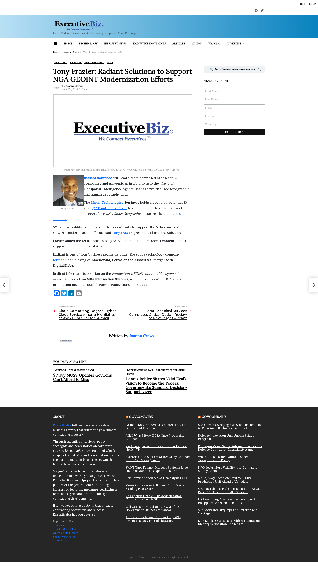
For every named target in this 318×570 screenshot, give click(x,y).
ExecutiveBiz (62, 425)
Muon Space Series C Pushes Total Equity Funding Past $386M (155, 487)
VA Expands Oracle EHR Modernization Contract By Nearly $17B (154, 497)
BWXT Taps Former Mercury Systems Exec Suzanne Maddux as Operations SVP (157, 469)
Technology (88, 43)
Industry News (115, 43)
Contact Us (60, 540)
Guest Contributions (65, 532)
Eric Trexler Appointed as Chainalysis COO (156, 478)
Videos (197, 43)
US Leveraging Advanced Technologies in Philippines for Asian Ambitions (227, 501)
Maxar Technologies (107, 202)
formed (58, 260)
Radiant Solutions (98, 178)
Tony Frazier (122, 233)
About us (58, 525)
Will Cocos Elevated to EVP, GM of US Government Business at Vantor (152, 508)
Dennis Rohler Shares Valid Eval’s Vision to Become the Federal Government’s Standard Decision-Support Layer (156, 385)
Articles (178, 43)
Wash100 (214, 43)
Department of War (82, 370)
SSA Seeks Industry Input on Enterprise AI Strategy (228, 511)
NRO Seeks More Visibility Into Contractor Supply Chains (228, 469)
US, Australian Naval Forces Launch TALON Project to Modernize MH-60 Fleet (229, 490)
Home (68, 43)
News (130, 373)
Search (259, 70)
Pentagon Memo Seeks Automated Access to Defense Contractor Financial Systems (230, 448)
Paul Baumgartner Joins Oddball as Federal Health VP (156, 448)
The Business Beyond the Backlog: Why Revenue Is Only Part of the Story (153, 519)
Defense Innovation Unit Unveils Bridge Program (226, 437)
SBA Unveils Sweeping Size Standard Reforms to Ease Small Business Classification (230, 426)
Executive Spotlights (149, 43)
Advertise (234, 43)
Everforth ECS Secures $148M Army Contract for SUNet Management (158, 458)
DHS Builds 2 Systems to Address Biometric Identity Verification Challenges (229, 522)
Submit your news (64, 536)
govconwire (141, 417)
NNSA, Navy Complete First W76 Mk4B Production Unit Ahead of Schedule (225, 479)
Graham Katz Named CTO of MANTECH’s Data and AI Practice (155, 426)
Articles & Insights (64, 529)
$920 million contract (109, 208)
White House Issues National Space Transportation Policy (223, 458)
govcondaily (214, 417)
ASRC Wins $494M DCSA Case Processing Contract (155, 437)
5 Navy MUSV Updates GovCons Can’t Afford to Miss (82, 377)
